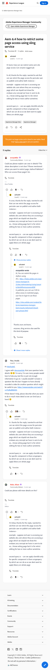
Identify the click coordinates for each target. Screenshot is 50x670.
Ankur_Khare (14, 485)
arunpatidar (14, 158)
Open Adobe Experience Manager (23, 26)
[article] (25, 174)
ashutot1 (13, 56)
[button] (12, 51)
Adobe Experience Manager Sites (12, 10)
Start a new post (20, 142)
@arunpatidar (19, 370)
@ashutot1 (11, 366)
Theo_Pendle (14, 361)
